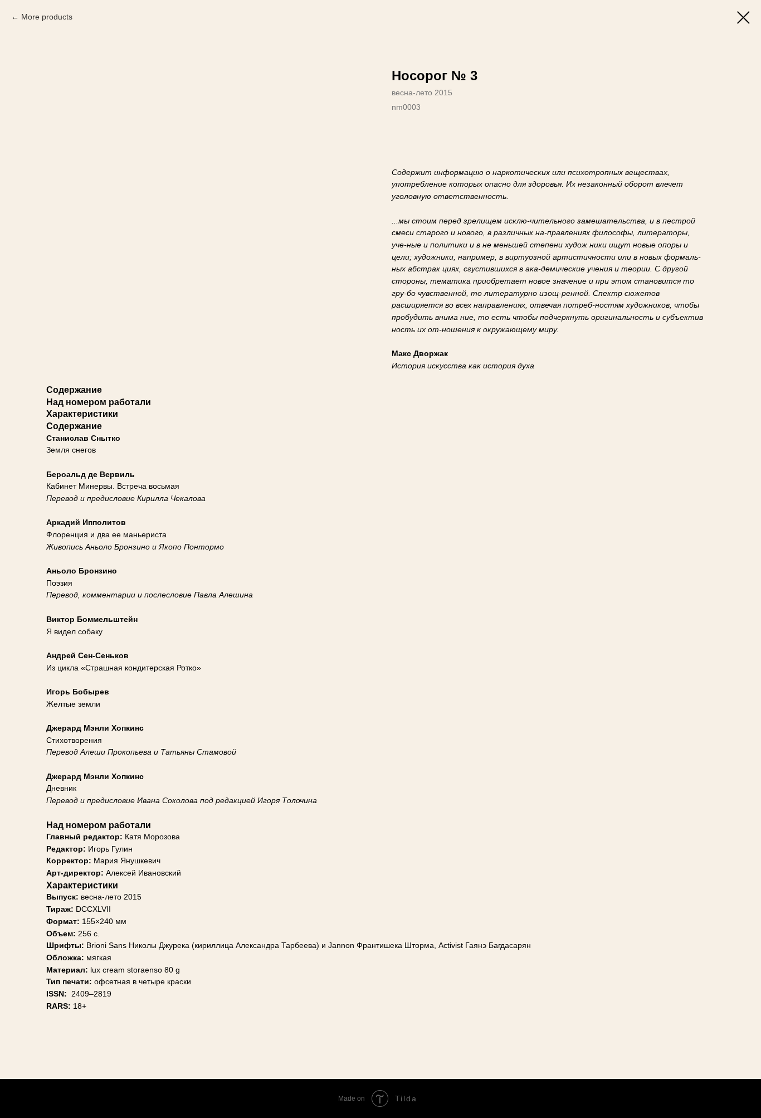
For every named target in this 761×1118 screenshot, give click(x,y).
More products (46, 16)
